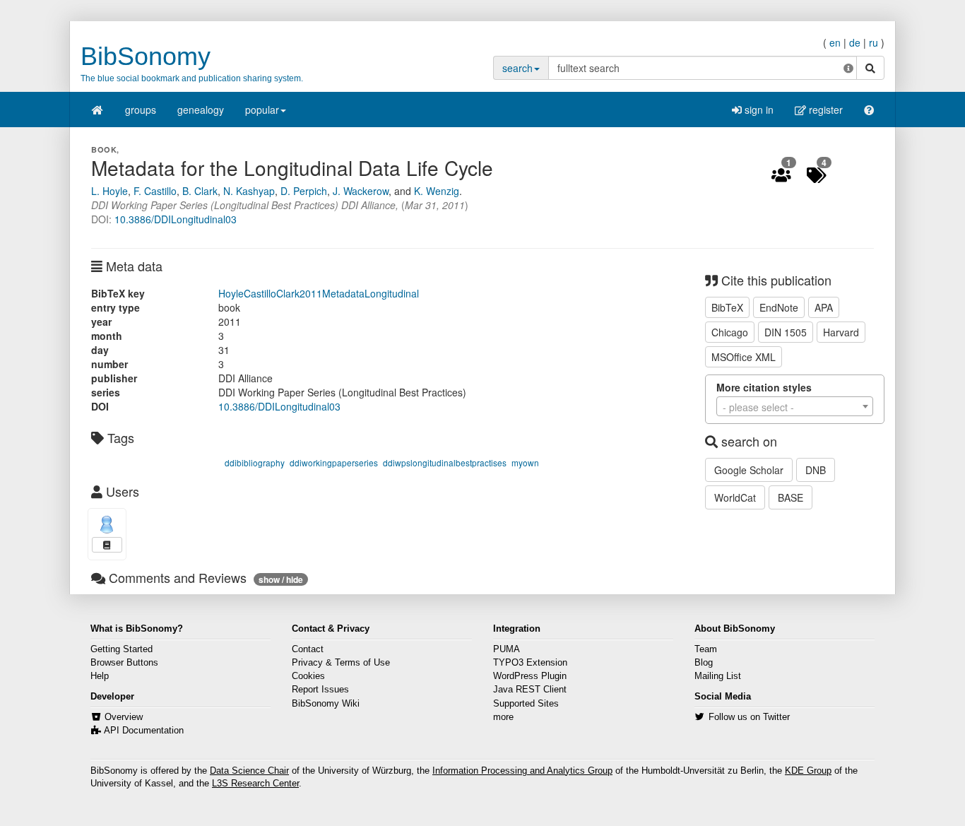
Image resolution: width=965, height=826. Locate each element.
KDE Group (808, 771)
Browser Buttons (124, 663)
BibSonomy (146, 56)
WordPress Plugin (530, 676)
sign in (758, 109)
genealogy (200, 109)
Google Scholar (748, 470)
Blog (703, 663)
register (824, 109)
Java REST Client (530, 690)
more (503, 717)
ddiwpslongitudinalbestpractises (445, 462)
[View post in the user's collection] (107, 545)
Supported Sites (526, 704)
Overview (124, 717)
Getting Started (121, 649)
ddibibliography (255, 462)
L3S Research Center (255, 784)
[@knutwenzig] (107, 524)
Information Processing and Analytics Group (522, 771)
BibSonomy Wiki (326, 704)
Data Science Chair (249, 771)
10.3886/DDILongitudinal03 (175, 219)
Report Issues (320, 690)
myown (525, 462)
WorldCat (735, 497)
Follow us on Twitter (749, 717)
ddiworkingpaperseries (334, 462)
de (854, 42)
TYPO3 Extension (530, 663)
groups (140, 109)
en (835, 42)
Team (705, 649)
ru (873, 42)
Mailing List (717, 676)
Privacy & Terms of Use (341, 663)
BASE (790, 497)
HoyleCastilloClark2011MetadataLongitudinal (318, 293)
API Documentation (144, 731)
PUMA (506, 649)
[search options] (848, 68)
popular (262, 109)
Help (99, 676)
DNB (815, 470)
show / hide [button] (281, 579)
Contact (308, 649)
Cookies (308, 676)
